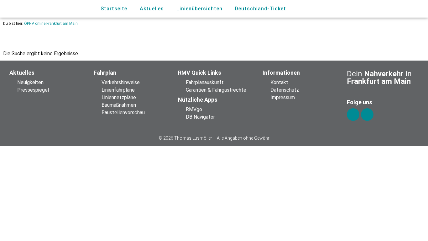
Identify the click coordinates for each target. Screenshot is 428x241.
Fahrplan (105, 72)
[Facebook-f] (353, 114)
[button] (391, 9)
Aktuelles (152, 9)
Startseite (114, 9)
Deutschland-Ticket (260, 9)
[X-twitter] (367, 114)
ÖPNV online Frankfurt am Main (51, 23)
